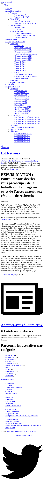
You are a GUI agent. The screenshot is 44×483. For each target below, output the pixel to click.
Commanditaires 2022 (22, 136)
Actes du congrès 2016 (22, 111)
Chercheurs (9, 359)
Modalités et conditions (13, 424)
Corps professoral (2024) (23, 52)
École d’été (14, 44)
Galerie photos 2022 (21, 99)
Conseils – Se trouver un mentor (25, 76)
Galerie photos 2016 (21, 113)
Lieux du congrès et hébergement (22, 127)
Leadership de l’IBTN (22, 17)
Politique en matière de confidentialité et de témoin (23, 426)
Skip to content (6, 2)
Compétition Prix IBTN (22, 21)
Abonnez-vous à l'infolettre (22, 325)
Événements (9, 363)
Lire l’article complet (8, 275)
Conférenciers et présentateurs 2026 (27, 117)
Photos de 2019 (19, 68)
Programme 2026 (20, 91)
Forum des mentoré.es (18, 82)
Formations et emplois (13, 365)
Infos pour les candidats (22, 48)
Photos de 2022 (19, 64)
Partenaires (14, 132)
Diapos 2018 (19, 105)
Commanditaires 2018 (22, 140)
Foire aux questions (12, 421)
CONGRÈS (12, 86)
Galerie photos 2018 (21, 109)
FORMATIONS (15, 41)
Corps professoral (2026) (23, 50)
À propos (13, 13)
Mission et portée (20, 15)
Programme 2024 (20, 95)
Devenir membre (16, 25)
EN (2, 146)
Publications (9, 371)
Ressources (9, 374)
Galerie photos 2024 (21, 97)
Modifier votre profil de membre (25, 35)
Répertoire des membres (23, 33)
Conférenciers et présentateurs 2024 (27, 119)
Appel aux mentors (21, 78)
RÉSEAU (13, 10)
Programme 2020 (20, 101)
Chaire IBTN (14, 19)
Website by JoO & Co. (23, 435)
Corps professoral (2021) (23, 60)
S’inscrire (17, 29)
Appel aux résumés (17, 129)
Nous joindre (10, 428)
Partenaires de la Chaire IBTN (25, 23)
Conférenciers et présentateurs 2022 (27, 121)
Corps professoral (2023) (23, 56)
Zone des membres (16, 31)
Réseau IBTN (10, 383)
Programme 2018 (20, 103)
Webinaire (9, 376)
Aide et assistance (20, 37)
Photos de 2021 (19, 66)
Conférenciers (15, 115)
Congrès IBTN (10, 409)
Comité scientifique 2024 (23, 134)
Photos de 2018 (19, 70)
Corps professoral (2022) (23, 58)
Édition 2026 (19, 46)
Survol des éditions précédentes (25, 54)
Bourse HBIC (15, 72)
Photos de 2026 (19, 62)
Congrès (8, 361)
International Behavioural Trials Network (21, 431)
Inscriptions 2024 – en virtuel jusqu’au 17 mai (21, 416)
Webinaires (14, 80)
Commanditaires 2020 (22, 138)
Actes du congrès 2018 (22, 107)
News (7, 367)
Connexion (5, 148)
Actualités (9, 385)
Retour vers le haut (7, 379)
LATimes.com (5, 219)
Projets (7, 369)
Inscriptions (14, 125)
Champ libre (13, 169)
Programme (14, 89)
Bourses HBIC (10, 401)
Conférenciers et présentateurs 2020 (27, 123)
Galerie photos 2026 (21, 93)
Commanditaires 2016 (22, 142)
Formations (9, 397)
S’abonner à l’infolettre (13, 387)
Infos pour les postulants (23, 74)
